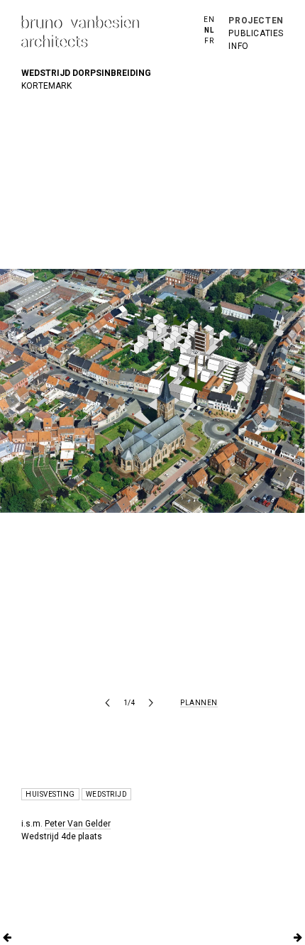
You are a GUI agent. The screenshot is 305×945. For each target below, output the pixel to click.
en (209, 19)
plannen (199, 703)
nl (209, 30)
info (238, 46)
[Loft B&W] (7, 938)
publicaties (256, 33)
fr (209, 41)
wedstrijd (107, 794)
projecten (255, 21)
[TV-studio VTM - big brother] (298, 938)
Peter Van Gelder (78, 824)
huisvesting (50, 794)
